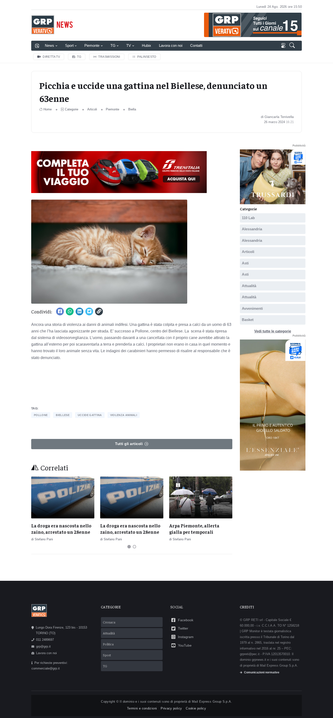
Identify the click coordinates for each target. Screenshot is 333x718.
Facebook (185, 620)
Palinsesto (146, 56)
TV (128, 45)
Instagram (186, 637)
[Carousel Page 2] (134, 546)
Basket (248, 320)
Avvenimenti (252, 308)
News (49, 45)
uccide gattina (90, 415)
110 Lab (248, 218)
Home (47, 109)
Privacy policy (171, 708)
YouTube (185, 645)
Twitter (183, 628)
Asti (245, 263)
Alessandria (252, 229)
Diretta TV (51, 56)
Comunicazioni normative (261, 672)
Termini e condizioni (142, 708)
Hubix (146, 45)
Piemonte (91, 45)
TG (113, 45)
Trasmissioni (109, 56)
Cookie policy (196, 708)
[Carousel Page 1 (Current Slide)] (129, 546)
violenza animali (123, 415)
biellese (62, 415)
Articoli (92, 109)
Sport (69, 45)
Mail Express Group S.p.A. (212, 701)
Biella (132, 109)
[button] (292, 46)
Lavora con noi (170, 45)
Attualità (249, 286)
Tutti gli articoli (129, 444)
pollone (41, 415)
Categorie (71, 109)
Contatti (196, 45)
